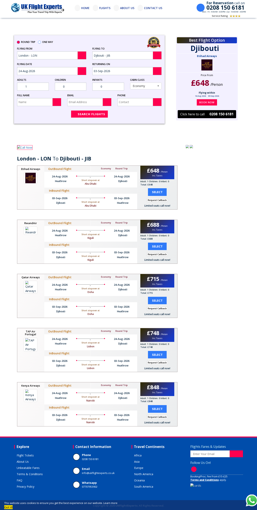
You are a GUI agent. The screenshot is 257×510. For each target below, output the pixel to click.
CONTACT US (153, 8)
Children (60, 80)
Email (70, 95)
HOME (85, 8)
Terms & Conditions (30, 474)
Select (157, 192)
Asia (137, 461)
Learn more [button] (110, 503)
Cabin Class (137, 80)
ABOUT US (127, 8)
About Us (23, 461)
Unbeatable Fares (28, 468)
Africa (138, 455)
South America (143, 486)
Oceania (139, 480)
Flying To (98, 48)
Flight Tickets (25, 455)
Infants (97, 80)
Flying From (24, 48)
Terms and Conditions (204, 480)
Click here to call (207, 114)
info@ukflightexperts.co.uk (98, 473)
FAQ (19, 480)
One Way (47, 42)
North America (143, 474)
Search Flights (91, 114)
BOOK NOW (206, 102)
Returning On (101, 64)
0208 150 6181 (90, 459)
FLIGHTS (104, 8)
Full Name (23, 95)
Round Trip (28, 42)
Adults (21, 80)
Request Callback (157, 200)
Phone (121, 95)
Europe (138, 468)
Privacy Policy (25, 486)
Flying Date (24, 64)
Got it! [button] (8, 507)
